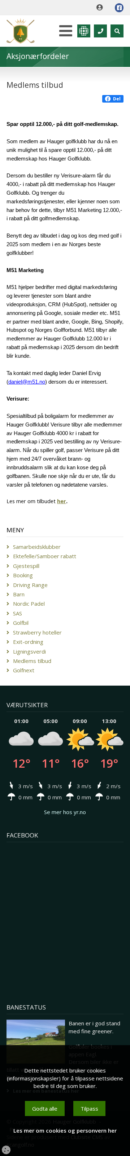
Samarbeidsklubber (37, 546)
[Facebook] (119, 7)
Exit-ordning (28, 641)
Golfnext (23, 670)
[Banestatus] (35, 1042)
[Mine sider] (101, 7)
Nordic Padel (29, 603)
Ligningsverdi (29, 651)
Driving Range (30, 584)
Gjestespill (26, 565)
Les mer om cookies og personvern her (65, 1130)
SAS (17, 613)
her (61, 501)
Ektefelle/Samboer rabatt (44, 556)
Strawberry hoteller (37, 632)
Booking (23, 575)
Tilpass (89, 1108)
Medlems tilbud (32, 660)
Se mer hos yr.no (65, 812)
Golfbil (21, 622)
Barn (19, 594)
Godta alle (44, 1108)
